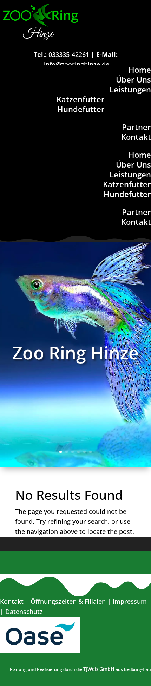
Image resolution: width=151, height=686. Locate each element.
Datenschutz (24, 611)
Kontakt (136, 136)
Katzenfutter (81, 99)
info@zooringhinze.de (76, 64)
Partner (136, 127)
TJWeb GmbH (98, 669)
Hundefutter (81, 109)
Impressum (130, 601)
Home (140, 69)
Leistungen (130, 89)
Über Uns (133, 79)
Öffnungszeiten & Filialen (68, 601)
